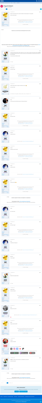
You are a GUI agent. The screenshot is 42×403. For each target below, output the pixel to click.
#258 (40, 320)
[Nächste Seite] (11, 9)
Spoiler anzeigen (26, 24)
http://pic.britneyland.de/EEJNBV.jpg (28, 141)
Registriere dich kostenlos (23, 389)
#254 (40, 254)
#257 (40, 305)
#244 (40, 83)
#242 (40, 50)
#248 (40, 146)
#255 (40, 272)
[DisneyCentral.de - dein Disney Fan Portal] (2, 1)
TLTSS (7, 25)
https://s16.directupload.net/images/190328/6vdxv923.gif (27, 314)
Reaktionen (3, 123)
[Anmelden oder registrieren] (39, 1)
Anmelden (16, 391)
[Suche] (37, 1)
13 (6, 9)
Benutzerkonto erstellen (23, 391)
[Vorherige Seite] (1, 9)
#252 (40, 221)
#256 (40, 287)
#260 (40, 357)
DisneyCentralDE (6, 352)
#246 (40, 113)
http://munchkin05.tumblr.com (4, 24)
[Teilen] (41, 9)
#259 (40, 338)
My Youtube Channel (21, 22)
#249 (40, 163)
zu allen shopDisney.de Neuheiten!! (24, 201)
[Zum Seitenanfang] (41, 402)
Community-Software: (21, 401)
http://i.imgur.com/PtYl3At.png (27, 21)
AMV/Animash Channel (28, 22)
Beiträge (3, 124)
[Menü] (41, 1)
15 (9, 9)
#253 (40, 239)
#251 (40, 206)
